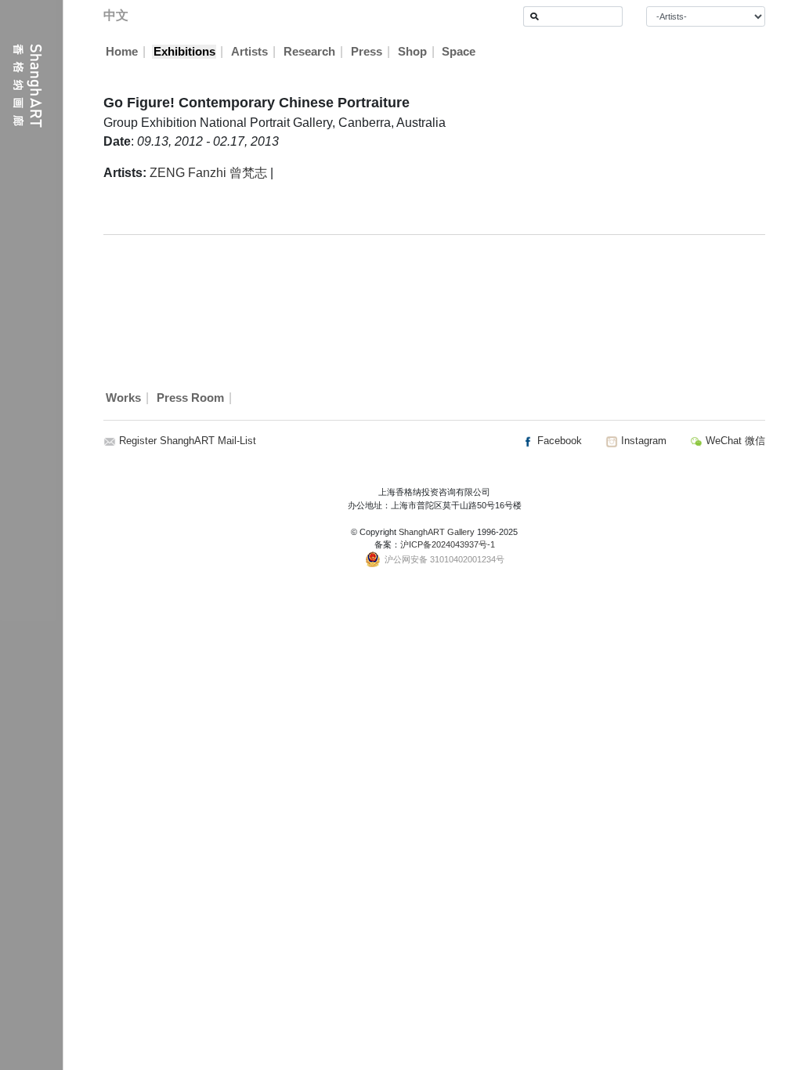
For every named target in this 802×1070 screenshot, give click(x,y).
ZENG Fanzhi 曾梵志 (208, 172)
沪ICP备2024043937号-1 (447, 544)
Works (123, 398)
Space (458, 51)
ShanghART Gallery (437, 532)
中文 (115, 15)
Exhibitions (184, 51)
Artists (249, 51)
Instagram (642, 440)
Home (122, 51)
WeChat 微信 (734, 440)
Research (309, 51)
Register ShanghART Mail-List (187, 440)
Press (366, 51)
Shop (412, 51)
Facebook (558, 440)
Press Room (190, 398)
